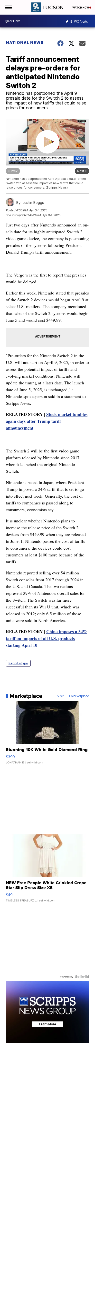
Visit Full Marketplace (73, 696)
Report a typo (18, 663)
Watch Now (80, 7)
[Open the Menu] (8, 7)
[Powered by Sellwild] (82, 976)
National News (25, 42)
